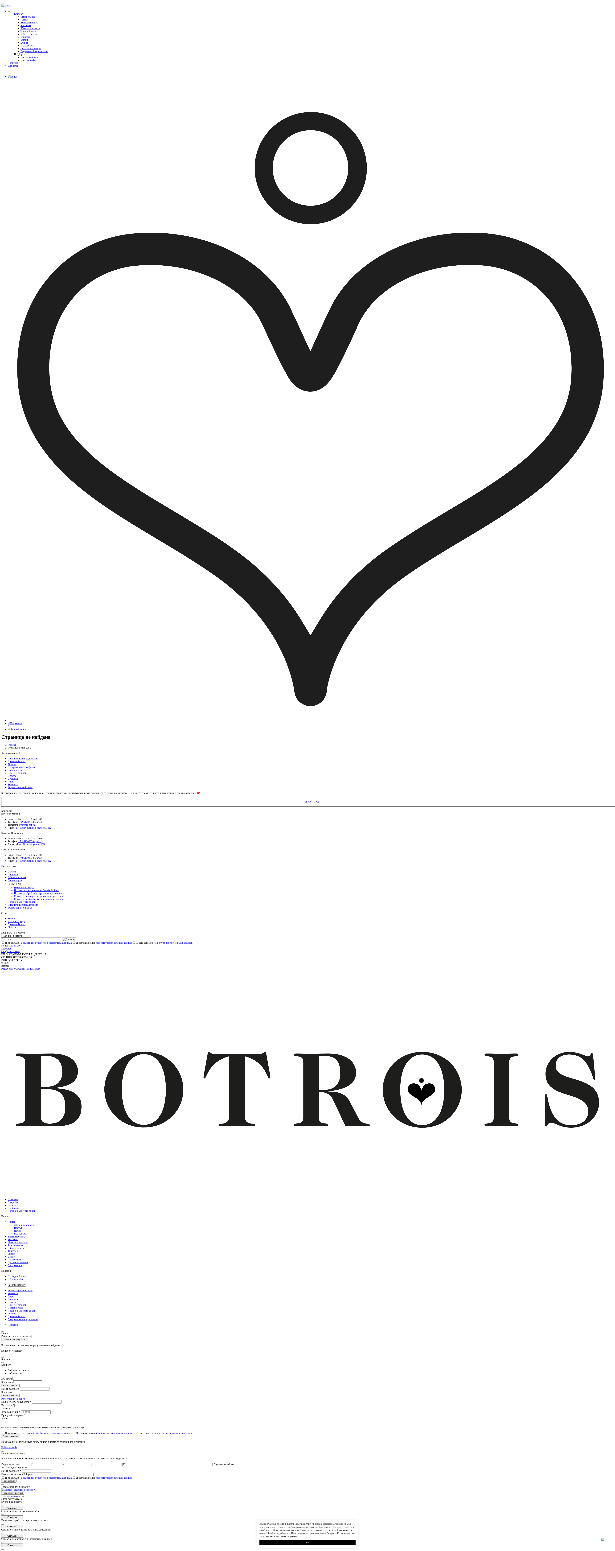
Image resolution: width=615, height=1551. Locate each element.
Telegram (6, 948)
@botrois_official (27, 824)
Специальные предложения (23, 758)
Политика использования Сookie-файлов (36, 890)
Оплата (12, 775)
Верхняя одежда (29, 22)
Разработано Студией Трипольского (21, 968)
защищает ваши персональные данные (278, 1536)
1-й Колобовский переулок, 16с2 (33, 827)
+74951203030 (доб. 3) (30, 822)
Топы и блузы (28, 31)
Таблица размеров (11, 1496)
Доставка (13, 778)
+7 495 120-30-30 (10, 945)
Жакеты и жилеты (30, 28)
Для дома (13, 65)
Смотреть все (27, 16)
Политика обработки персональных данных (38, 893)
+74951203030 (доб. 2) (30, 857)
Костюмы (25, 25)
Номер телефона (10, 1388)
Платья (24, 19)
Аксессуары (27, 45)
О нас (11, 781)
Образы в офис (28, 60)
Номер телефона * (11, 1470)
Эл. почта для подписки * (15, 1467)
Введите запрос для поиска (16, 1336)
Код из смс (7, 1392)
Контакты (13, 784)
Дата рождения (10, 1412)
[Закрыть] (23, 1496)
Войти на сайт (9, 1447)
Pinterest (12, 764)
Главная (12, 744)
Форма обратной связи (20, 787)
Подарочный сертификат (34, 51)
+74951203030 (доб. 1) (30, 841)
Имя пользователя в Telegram (17, 1474)
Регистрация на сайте (13, 1398)
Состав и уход (15, 770)
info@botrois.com (10, 951)
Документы (15, 884)
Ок (307, 1542)
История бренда (16, 921)
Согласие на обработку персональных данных (39, 899)
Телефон (6, 1408)
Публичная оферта (24, 887)
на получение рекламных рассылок (173, 942)
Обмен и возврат (17, 773)
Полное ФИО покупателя (16, 1401)
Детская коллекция (30, 48)
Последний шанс (29, 57)
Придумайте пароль (13, 1415)
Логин (4, 1418)
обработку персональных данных (113, 942)
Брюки (24, 39)
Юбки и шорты (28, 34)
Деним (24, 42)
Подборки (19, 54)
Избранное (14, 1324)
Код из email (8, 1382)
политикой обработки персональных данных (47, 942)
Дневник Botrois (16, 761)
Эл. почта (6, 1378)
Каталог (18, 13)
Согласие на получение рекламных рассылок (38, 896)
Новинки (13, 63)
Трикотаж (25, 37)
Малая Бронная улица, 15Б (30, 844)
